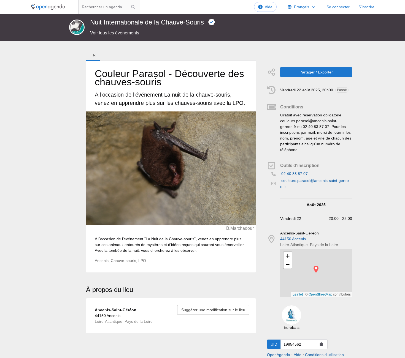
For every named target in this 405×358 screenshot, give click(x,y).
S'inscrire (366, 7)
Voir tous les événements (114, 33)
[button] (316, 269)
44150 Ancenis (293, 239)
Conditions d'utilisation (324, 354)
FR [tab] (93, 55)
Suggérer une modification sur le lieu (213, 310)
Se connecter (338, 7)
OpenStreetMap (320, 294)
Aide (268, 7)
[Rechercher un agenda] (133, 7)
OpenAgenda (278, 354)
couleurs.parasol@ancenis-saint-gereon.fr (314, 183)
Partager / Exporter (316, 72)
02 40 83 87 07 (294, 173)
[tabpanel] (171, 166)
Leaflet (298, 294)
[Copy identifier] (321, 344)
